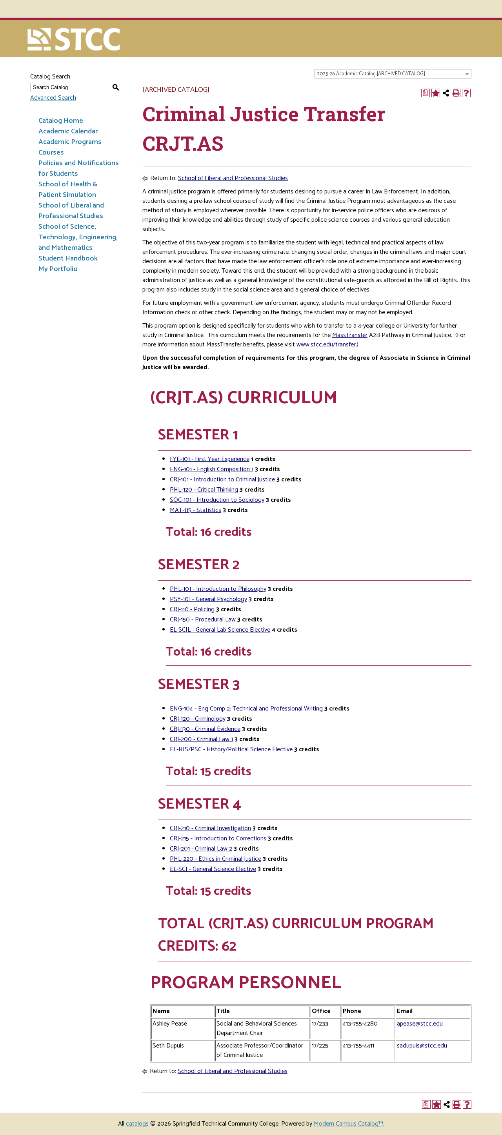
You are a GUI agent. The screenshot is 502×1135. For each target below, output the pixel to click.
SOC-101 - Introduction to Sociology (217, 500)
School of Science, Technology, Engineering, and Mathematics (78, 237)
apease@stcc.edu (420, 1023)
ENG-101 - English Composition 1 (211, 469)
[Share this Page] (446, 93)
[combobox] (393, 73)
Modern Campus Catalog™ (348, 1124)
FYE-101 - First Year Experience (209, 459)
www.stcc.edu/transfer (326, 344)
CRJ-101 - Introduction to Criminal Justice (222, 479)
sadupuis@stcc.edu (422, 1045)
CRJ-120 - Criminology (198, 719)
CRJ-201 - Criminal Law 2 (201, 849)
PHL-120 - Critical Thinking (204, 490)
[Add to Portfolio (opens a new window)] (435, 93)
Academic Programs (70, 142)
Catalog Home (60, 121)
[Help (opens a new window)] (466, 93)
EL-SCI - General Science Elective (213, 869)
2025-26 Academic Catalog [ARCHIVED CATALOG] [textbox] (371, 74)
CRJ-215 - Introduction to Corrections (218, 838)
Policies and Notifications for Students (78, 168)
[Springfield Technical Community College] (74, 40)
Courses (51, 152)
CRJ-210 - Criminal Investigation (210, 828)
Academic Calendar (68, 131)
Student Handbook (68, 258)
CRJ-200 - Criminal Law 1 (201, 739)
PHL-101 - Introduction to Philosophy (218, 589)
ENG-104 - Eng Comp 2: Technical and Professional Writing (246, 708)
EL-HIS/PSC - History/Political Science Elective (231, 749)
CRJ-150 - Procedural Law (203, 619)
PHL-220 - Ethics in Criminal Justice (215, 859)
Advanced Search (53, 98)
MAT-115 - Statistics (195, 510)
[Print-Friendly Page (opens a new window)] (456, 93)
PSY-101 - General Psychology (208, 599)
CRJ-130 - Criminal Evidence (205, 729)
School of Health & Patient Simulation (67, 190)
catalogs (137, 1124)
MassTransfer (349, 335)
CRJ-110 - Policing (192, 609)
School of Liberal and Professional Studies (71, 211)
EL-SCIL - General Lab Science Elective (220, 630)
